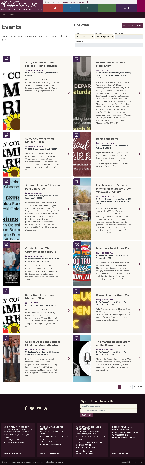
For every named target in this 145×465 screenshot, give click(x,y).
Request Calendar (132, 25)
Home (4, 15)
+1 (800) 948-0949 (13, 440)
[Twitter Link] (53, 2)
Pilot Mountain (35, 9)
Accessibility (126, 462)
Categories (100, 33)
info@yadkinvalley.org (86, 448)
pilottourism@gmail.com (51, 444)
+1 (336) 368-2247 (49, 442)
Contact (81, 2)
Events (11, 15)
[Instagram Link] (48, 2)
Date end (79, 42)
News (73, 2)
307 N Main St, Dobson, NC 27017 (127, 432)
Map (58, 2)
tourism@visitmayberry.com (16, 442)
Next (139, 387)
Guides (65, 2)
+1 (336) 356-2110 (121, 435)
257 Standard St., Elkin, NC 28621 (90, 443)
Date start (119, 33)
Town (77, 33)
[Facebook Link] (45, 2)
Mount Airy (6, 9)
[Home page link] (21, 4)
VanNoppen (58, 462)
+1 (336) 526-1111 (84, 445)
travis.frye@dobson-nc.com (125, 437)
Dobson (16, 9)
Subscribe (87, 415)
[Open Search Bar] (87, 2)
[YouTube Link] (50, 2)
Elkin (25, 9)
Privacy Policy (138, 462)
